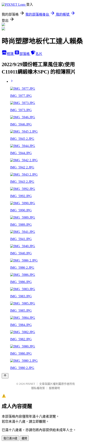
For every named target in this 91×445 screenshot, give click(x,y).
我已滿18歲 (10, 438)
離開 (24, 438)
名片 (39, 54)
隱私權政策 (38, 388)
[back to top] (5, 375)
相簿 (10, 54)
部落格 (24, 54)
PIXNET (30, 383)
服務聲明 (54, 388)
